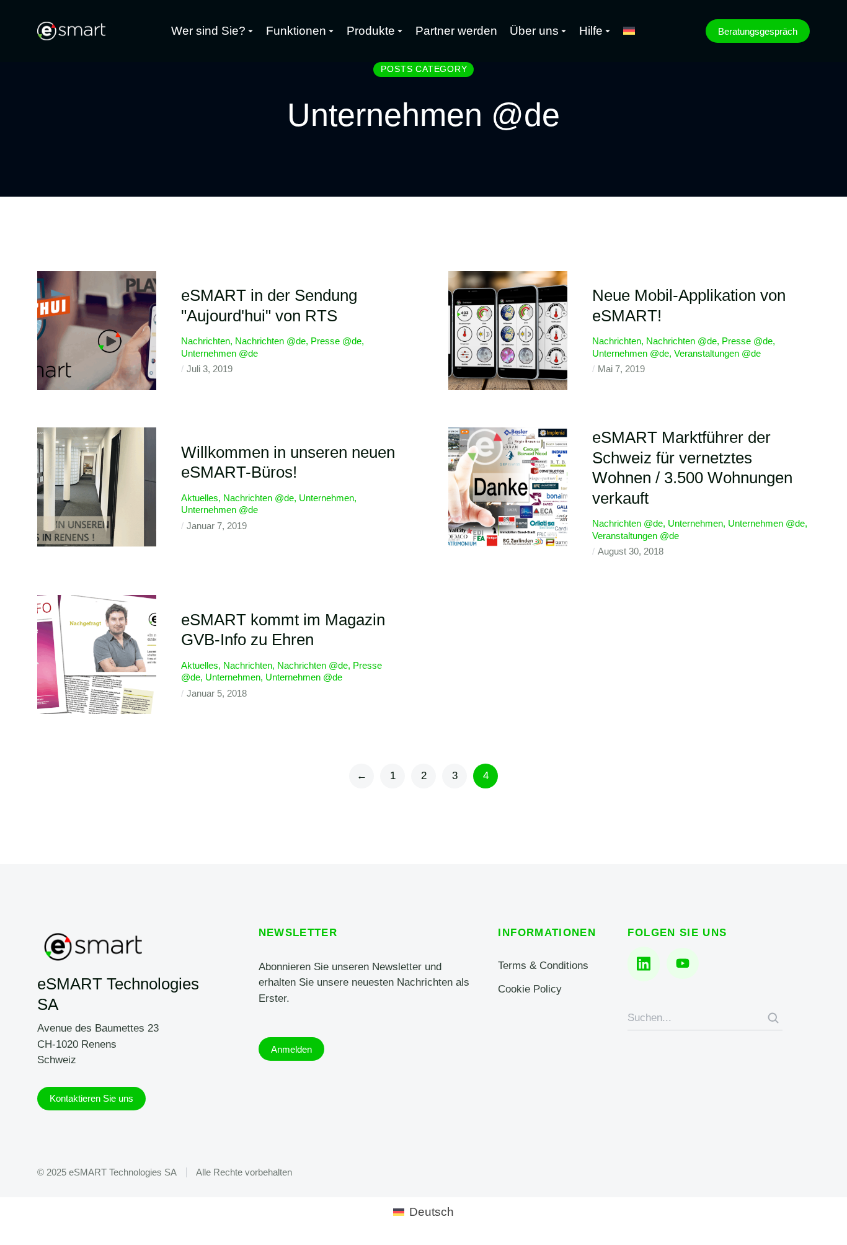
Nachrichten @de (270, 341)
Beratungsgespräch (757, 31)
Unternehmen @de (219, 353)
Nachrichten (205, 341)
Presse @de (336, 341)
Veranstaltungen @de (717, 353)
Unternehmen (326, 498)
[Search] (773, 1018)
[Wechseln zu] (629, 31)
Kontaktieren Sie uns (91, 1098)
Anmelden (291, 1049)
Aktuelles (199, 498)
